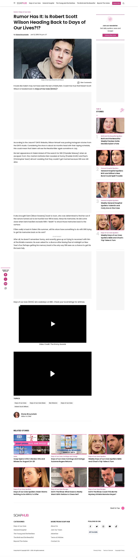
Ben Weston (53, 403)
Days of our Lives (35, 3)
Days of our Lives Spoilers (109, 233)
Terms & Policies (57, 537)
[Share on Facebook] (5, 274)
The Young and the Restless (65, 3)
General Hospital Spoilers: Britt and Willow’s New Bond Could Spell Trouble (112, 173)
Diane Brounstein (22, 35)
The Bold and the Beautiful (86, 3)
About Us (54, 526)
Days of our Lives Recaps (59, 489)
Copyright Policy (119, 550)
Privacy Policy (97, 550)
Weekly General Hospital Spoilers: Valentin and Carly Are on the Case (111, 205)
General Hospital (48, 3)
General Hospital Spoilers (109, 168)
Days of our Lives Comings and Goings (64, 456)
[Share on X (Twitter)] (5, 279)
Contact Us (55, 541)
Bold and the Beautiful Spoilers (111, 136)
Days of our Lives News (37, 403)
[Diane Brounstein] (17, 415)
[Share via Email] (5, 283)
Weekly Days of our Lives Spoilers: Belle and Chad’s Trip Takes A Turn (112, 237)
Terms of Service (108, 550)
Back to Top (115, 508)
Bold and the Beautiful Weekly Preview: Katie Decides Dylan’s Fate (110, 141)
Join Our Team (56, 530)
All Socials (93, 532)
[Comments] (5, 288)
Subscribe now (110, 35)
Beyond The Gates (103, 3)
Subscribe (116, 3)
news (15, 456)
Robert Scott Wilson (21, 407)
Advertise (54, 534)
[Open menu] (14, 3)
